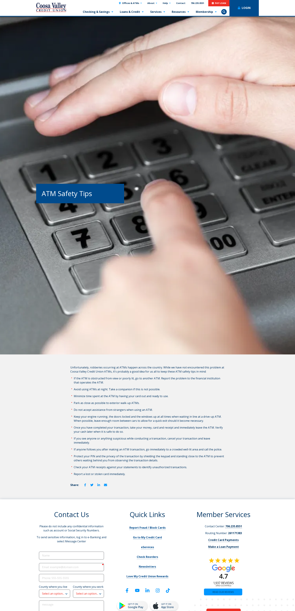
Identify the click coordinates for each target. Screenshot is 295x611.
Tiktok (168, 590)
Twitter (91, 485)
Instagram (158, 590)
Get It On (135, 605)
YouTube (137, 590)
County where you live (53, 587)
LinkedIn (98, 485)
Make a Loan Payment (223, 547)
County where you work (88, 587)
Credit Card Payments (223, 540)
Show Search (224, 12)
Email (105, 485)
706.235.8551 (233, 526)
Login (246, 8)
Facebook (85, 485)
